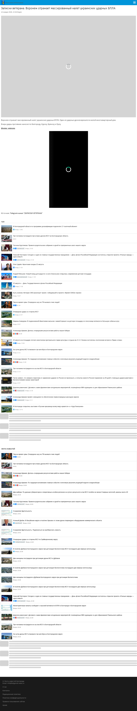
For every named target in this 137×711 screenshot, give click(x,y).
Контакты (6, 690)
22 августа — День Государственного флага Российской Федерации (37, 283)
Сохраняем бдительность (22, 511)
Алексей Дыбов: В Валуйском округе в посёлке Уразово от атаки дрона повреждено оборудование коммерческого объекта (57, 520)
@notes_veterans (8, 128)
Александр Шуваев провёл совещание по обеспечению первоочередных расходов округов (46, 397)
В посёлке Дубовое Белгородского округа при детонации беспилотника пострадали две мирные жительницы (52, 568)
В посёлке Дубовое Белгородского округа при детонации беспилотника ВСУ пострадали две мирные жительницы (54, 549)
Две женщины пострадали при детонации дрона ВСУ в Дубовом (36, 558)
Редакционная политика (12, 694)
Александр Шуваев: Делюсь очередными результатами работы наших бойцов (41, 330)
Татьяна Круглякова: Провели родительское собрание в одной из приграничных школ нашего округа (49, 245)
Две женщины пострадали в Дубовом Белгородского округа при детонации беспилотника (45, 577)
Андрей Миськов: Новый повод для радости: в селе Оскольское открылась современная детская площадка (52, 274)
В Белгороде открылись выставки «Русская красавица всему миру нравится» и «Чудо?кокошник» (48, 406)
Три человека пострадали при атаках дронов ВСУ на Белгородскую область (40, 236)
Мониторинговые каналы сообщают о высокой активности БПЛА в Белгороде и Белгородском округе (49, 605)
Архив (5, 705)
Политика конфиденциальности (14, 698)
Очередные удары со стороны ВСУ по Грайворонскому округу (35, 539)
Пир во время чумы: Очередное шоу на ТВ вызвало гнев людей (36, 302)
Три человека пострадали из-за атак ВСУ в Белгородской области (37, 368)
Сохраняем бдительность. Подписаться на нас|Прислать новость (37, 530)
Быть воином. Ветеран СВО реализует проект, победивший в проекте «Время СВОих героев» (47, 293)
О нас (5, 687)
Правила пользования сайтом (14, 701)
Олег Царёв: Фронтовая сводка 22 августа (28, 264)
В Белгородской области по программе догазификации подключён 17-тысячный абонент (45, 226)
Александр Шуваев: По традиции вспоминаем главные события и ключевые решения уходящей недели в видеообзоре (56, 359)
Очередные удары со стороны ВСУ (25, 312)
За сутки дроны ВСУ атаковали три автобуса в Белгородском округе (37, 349)
